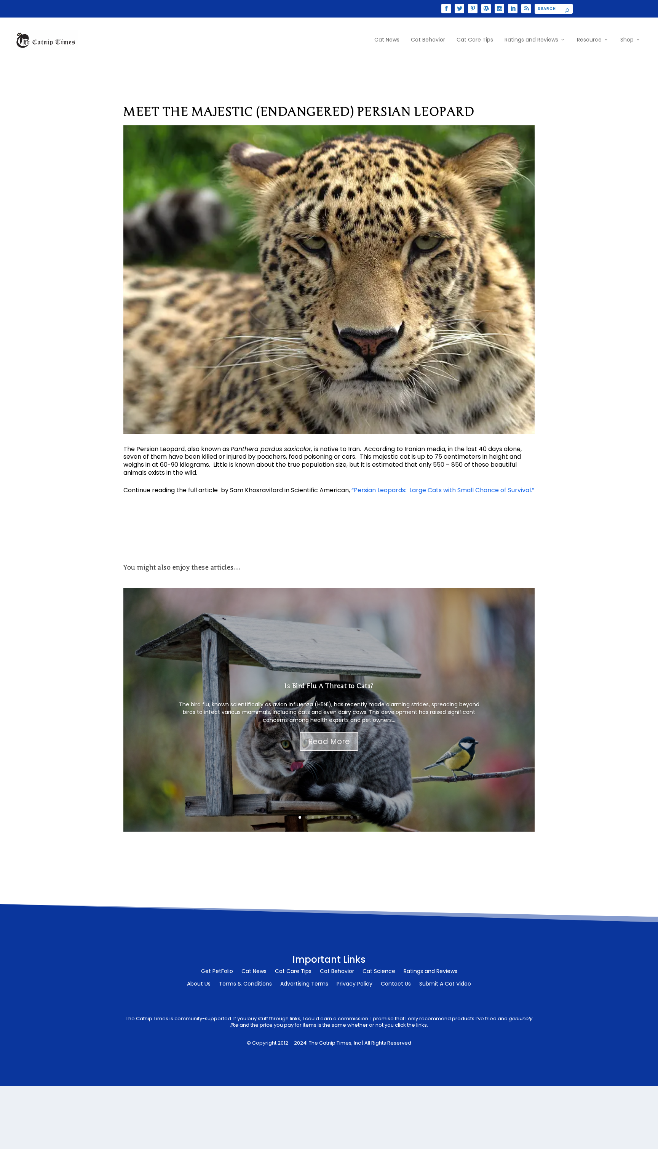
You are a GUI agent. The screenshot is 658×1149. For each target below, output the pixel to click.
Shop (627, 40)
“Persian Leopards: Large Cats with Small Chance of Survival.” (442, 490)
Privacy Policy (354, 984)
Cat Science (379, 971)
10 (358, 817)
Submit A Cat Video (445, 984)
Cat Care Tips (475, 40)
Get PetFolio (217, 971)
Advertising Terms (304, 984)
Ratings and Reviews (531, 40)
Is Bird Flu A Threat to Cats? (329, 686)
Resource (589, 40)
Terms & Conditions (245, 984)
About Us (199, 984)
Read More (329, 741)
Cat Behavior (428, 40)
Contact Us (396, 984)
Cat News (386, 40)
